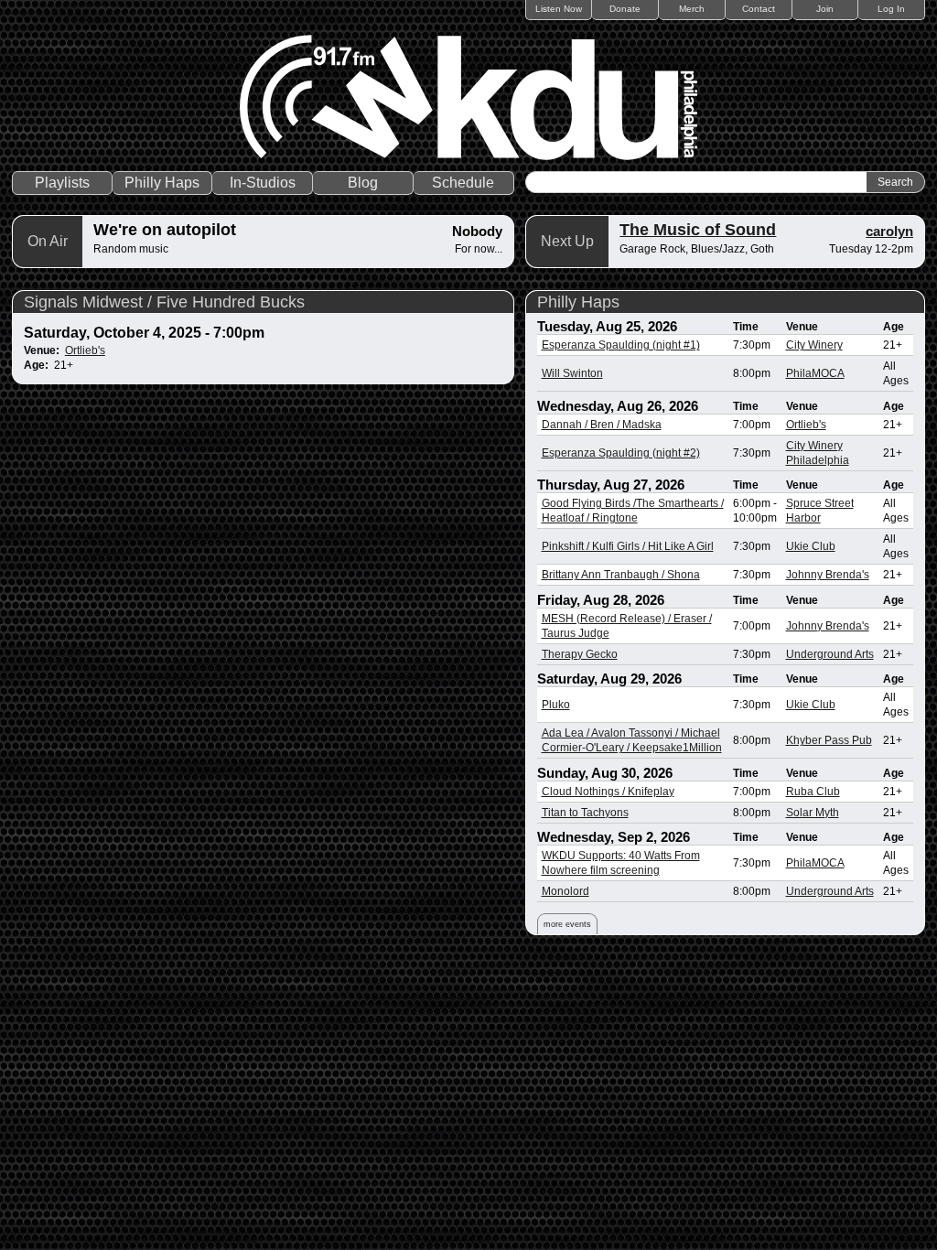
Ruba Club (813, 791)
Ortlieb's (85, 350)
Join (825, 9)
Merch (692, 9)
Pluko (556, 704)
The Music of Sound (697, 230)
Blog (363, 182)
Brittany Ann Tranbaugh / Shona (621, 574)
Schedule (463, 182)
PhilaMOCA (815, 373)
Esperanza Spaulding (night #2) (621, 453)
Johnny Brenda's (827, 574)
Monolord (565, 891)
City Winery (814, 345)
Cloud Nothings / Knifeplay (608, 791)
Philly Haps (161, 182)
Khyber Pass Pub (829, 740)
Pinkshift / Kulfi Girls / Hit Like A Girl (628, 546)
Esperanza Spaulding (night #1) (621, 345)
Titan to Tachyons (585, 812)
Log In (891, 9)
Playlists (62, 182)
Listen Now (558, 9)
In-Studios (263, 182)
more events (567, 924)
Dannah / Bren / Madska (602, 424)
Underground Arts (830, 654)
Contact (758, 9)
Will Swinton (572, 373)
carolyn (889, 231)
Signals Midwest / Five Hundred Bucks (164, 302)
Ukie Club (810, 546)
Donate (625, 9)
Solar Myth (812, 812)
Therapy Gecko (580, 654)
